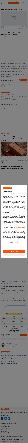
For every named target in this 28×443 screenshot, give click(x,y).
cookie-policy (19, 227)
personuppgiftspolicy (6, 228)
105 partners (15, 242)
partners (16, 203)
